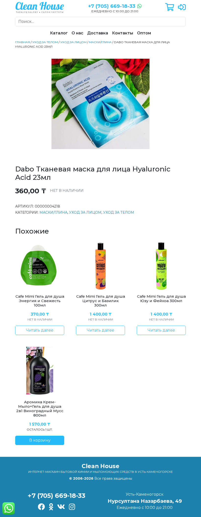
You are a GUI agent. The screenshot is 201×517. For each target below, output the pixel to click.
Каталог (59, 33)
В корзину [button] (39, 440)
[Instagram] (72, 507)
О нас (77, 33)
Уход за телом (45, 42)
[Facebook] (41, 507)
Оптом (144, 33)
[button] (169, 7)
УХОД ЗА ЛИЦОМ (73, 42)
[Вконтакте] (61, 507)
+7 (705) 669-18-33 (56, 495)
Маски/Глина (100, 42)
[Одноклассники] (51, 507)
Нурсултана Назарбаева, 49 (145, 501)
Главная (22, 42)
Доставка (97, 33)
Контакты (122, 33)
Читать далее (39, 330)
